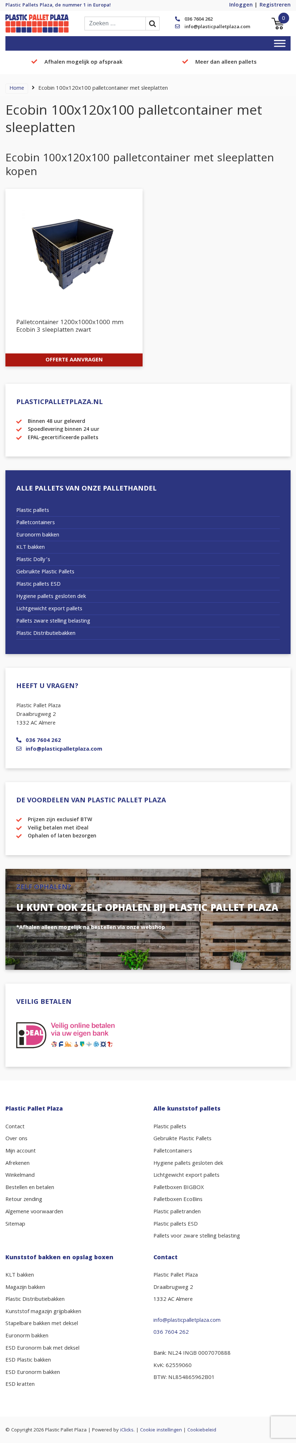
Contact (15, 1127)
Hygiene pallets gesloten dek (51, 597)
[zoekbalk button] (153, 23)
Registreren (275, 5)
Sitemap (15, 1224)
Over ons (16, 1139)
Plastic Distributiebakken (45, 633)
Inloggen (241, 5)
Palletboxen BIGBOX (178, 1188)
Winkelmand (20, 1175)
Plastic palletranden (177, 1212)
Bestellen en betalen (29, 1188)
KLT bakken (30, 547)
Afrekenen (17, 1163)
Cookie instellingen (161, 1430)
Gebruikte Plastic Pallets (45, 572)
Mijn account (20, 1151)
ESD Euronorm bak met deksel (42, 1348)
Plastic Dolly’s (33, 560)
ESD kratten (20, 1384)
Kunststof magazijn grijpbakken (43, 1312)
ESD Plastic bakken (28, 1360)
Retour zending (23, 1200)
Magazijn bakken (25, 1288)
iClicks (127, 1430)
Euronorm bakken (37, 535)
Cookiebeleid (201, 1430)
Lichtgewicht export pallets (49, 609)
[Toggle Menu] (280, 43)
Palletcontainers (35, 523)
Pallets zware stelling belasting (53, 621)
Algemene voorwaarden (34, 1212)
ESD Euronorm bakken (32, 1373)
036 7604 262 (198, 20)
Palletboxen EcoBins (178, 1200)
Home (16, 88)
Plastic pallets (32, 510)
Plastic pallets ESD (38, 584)
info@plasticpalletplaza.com (217, 27)
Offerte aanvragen (74, 360)
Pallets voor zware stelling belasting (196, 1236)
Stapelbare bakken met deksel (41, 1324)
